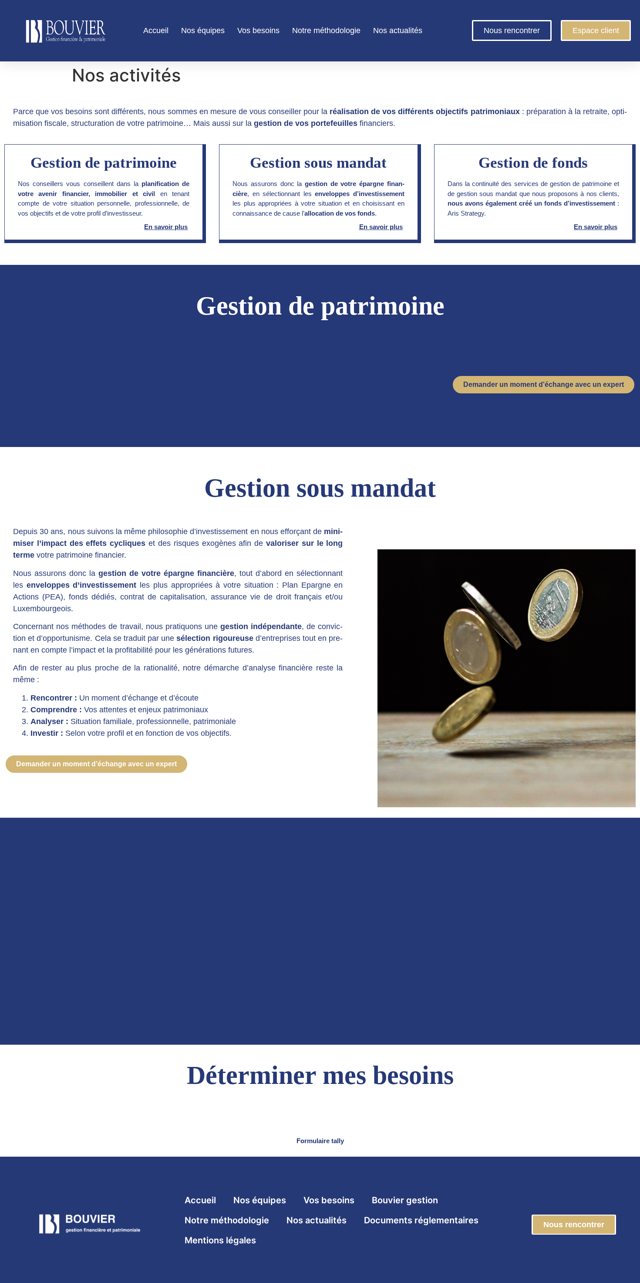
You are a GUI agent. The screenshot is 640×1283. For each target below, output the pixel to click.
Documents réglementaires (421, 1220)
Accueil (155, 30)
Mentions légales (220, 1240)
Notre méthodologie (326, 30)
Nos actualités (397, 30)
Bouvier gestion (405, 1200)
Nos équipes (203, 30)
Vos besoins (258, 30)
